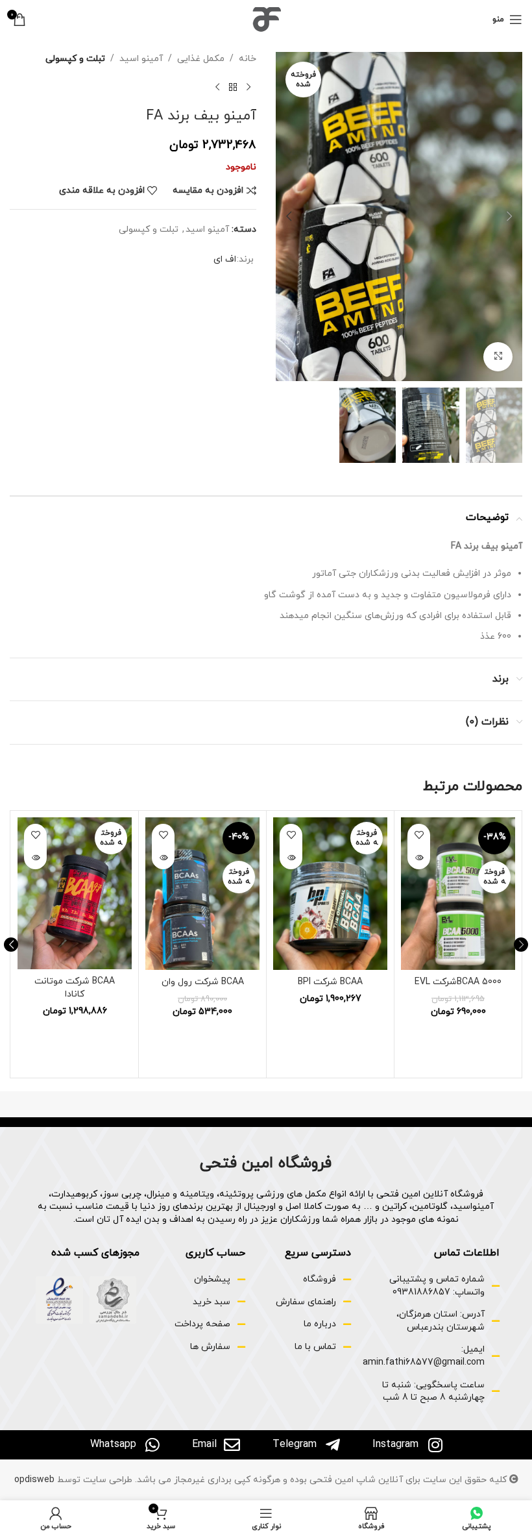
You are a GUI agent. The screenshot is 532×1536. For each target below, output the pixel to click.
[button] (509, 216)
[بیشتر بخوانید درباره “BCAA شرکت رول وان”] (163, 858)
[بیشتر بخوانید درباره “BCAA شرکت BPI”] (291, 858)
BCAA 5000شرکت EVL (458, 982)
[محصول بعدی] (217, 87)
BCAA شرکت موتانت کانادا (74, 987)
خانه (247, 59)
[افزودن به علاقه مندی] (418, 835)
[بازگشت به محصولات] (233, 87)
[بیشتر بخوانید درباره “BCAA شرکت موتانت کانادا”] (35, 858)
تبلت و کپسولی (75, 59)
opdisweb (34, 1480)
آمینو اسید (141, 59)
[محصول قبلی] (248, 87)
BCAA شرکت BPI (330, 982)
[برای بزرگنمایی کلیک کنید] (498, 356)
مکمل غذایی (200, 59)
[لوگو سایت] (266, 18)
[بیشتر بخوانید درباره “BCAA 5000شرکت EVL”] (418, 858)
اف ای (224, 259)
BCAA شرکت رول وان (203, 982)
